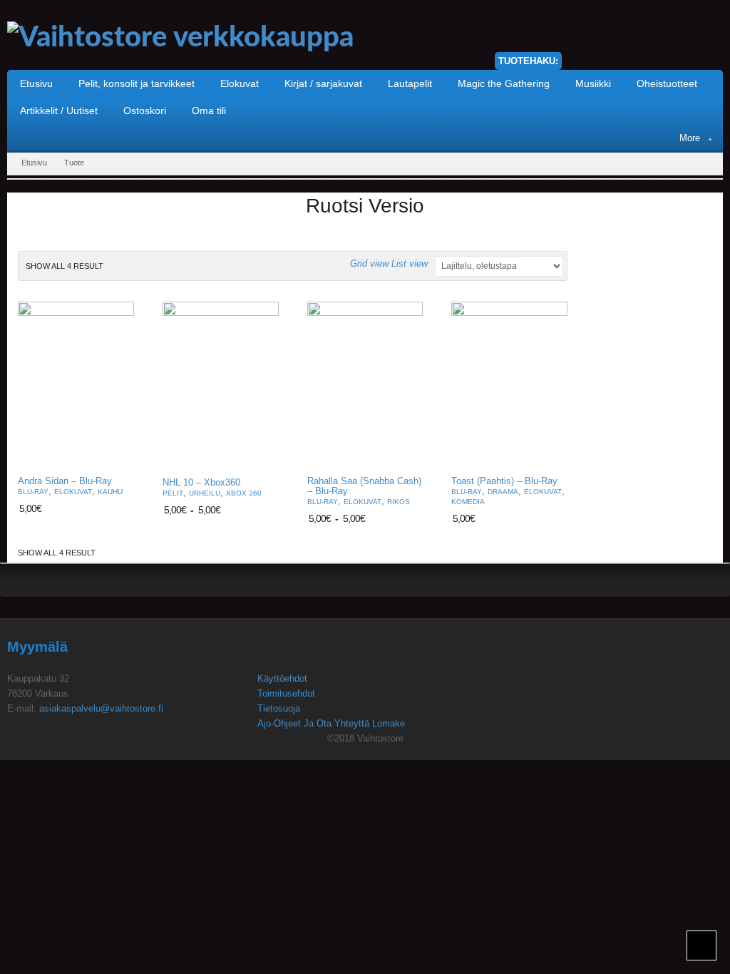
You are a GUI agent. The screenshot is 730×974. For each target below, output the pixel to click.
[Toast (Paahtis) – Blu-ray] (509, 384)
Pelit (173, 493)
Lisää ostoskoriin (115, 454)
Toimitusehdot (286, 693)
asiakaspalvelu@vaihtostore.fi (101, 708)
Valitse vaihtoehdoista (259, 455)
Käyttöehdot (282, 678)
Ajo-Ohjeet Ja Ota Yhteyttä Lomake (331, 723)
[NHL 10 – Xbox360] (221, 385)
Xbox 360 (244, 493)
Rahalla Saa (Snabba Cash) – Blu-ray (364, 486)
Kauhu (110, 492)
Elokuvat (73, 492)
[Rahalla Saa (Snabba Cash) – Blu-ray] (365, 384)
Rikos (398, 502)
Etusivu (34, 162)
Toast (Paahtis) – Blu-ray (504, 481)
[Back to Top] (701, 945)
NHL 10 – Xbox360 (201, 483)
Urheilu (204, 493)
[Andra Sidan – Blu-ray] (76, 384)
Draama (503, 492)
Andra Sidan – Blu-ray (65, 481)
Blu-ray (33, 492)
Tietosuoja (278, 708)
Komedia (468, 502)
